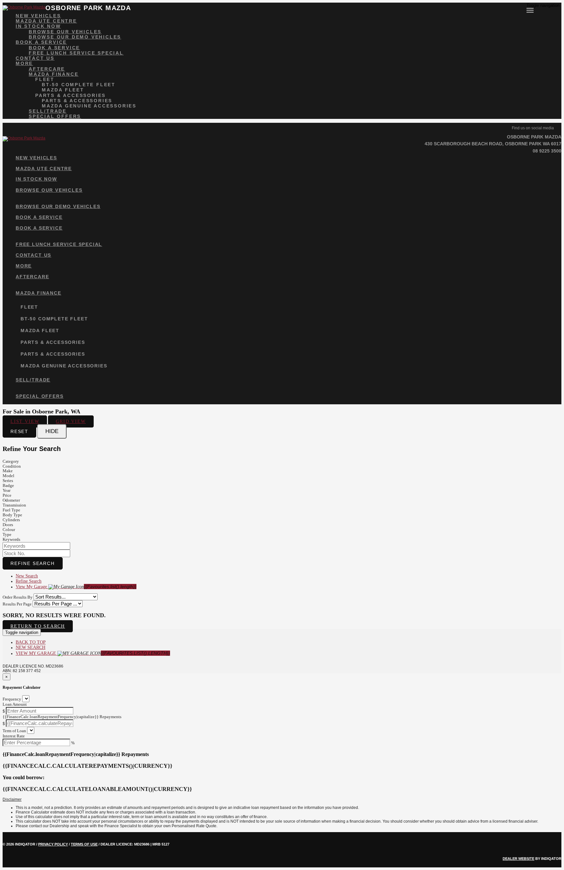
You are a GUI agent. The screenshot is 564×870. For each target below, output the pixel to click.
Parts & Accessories (70, 95)
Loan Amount (15, 704)
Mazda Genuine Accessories (89, 105)
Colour (9, 529)
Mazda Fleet (63, 89)
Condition (12, 466)
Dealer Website (518, 859)
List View (24, 421)
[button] (282, 800)
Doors (8, 524)
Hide (51, 431)
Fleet (45, 79)
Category (11, 461)
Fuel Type (11, 510)
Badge (8, 485)
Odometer (11, 500)
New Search (27, 575)
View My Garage (76, 586)
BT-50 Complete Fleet (79, 84)
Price (7, 495)
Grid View (71, 421)
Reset (19, 431)
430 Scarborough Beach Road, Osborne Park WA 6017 (493, 143)
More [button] (24, 63)
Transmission (14, 505)
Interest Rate (14, 735)
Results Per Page (17, 604)
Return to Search (37, 626)
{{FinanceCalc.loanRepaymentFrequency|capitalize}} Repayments (62, 716)
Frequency (12, 699)
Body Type (12, 514)
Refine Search (32, 563)
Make (8, 470)
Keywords (11, 539)
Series (8, 480)
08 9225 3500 (547, 150)
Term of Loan (14, 730)
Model (8, 475)
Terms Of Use (84, 844)
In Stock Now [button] (38, 26)
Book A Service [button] (41, 42)
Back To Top (31, 642)
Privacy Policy (53, 844)
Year (6, 490)
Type (7, 534)
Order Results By (18, 597)
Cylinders (11, 519)
